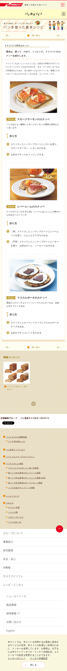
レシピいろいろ (12, 496)
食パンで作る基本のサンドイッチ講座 (24, 473)
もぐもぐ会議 (13, 507)
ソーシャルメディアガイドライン (20, 457)
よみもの (10, 503)
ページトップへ (59, 528)
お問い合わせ (13, 622)
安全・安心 (9, 559)
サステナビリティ (13, 576)
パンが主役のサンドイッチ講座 (21, 488)
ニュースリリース (16, 596)
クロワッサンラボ (15, 517)
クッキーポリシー (17, 658)
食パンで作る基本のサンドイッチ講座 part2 (27, 478)
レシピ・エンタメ (13, 585)
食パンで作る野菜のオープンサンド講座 (25, 483)
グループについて (13, 533)
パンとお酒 (13, 512)
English (10, 630)
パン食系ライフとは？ (15, 450)
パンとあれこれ (15, 522)
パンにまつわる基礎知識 (16, 437)
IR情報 (6, 567)
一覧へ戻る (35, 35)
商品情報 (11, 605)
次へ (59, 35)
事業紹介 (8, 542)
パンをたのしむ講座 (14, 464)
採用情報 (11, 613)
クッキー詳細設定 (39, 658)
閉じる (33, 665)
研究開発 (8, 550)
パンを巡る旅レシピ (16, 441)
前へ (8, 35)
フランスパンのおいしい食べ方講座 (23, 468)
